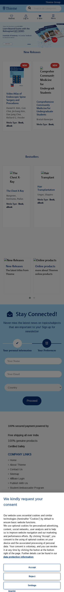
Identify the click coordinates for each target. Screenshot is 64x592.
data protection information (18, 557)
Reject (32, 576)
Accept (32, 567)
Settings (32, 585)
